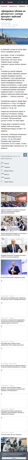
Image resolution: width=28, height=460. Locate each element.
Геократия (4, 6)
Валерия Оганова (6, 23)
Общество (15, 25)
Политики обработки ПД (12, 455)
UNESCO (22, 6)
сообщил (4, 139)
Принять (14, 458)
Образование (13, 6)
